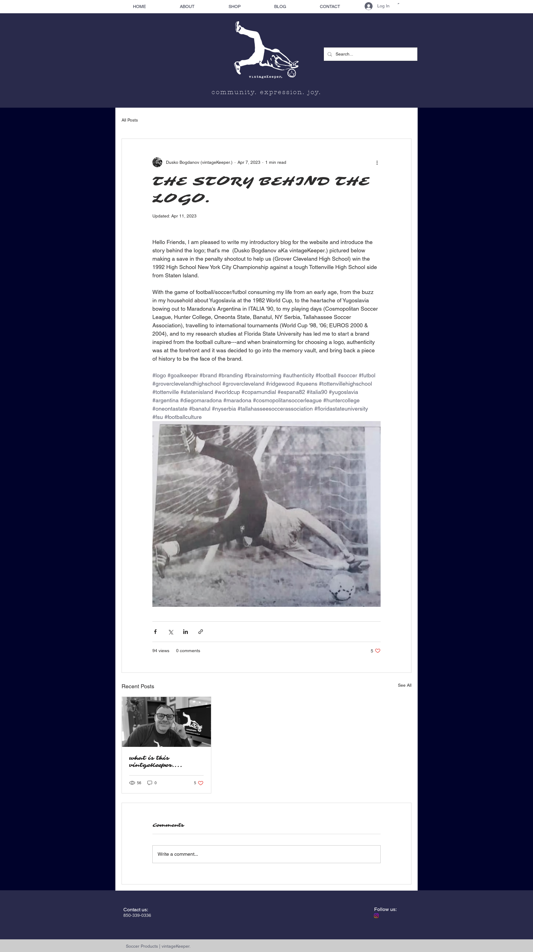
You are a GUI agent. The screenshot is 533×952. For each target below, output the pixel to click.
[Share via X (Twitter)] (170, 632)
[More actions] (377, 162)
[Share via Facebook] (155, 632)
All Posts (130, 120)
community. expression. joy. (266, 92)
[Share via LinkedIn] (185, 632)
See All (404, 685)
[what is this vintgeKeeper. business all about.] (166, 722)
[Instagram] (376, 916)
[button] (398, 3)
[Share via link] (201, 632)
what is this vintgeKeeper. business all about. (161, 762)
